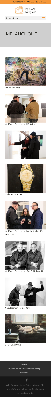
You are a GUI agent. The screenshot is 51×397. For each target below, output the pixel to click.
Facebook (24, 373)
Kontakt (24, 365)
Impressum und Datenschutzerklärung (24, 369)
